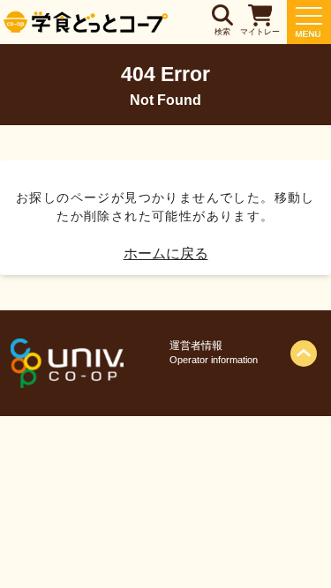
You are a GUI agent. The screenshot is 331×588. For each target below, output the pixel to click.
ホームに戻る (166, 253)
